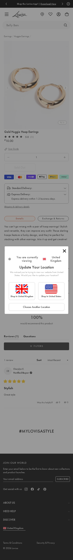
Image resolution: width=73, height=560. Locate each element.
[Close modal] (64, 251)
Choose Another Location (36, 307)
